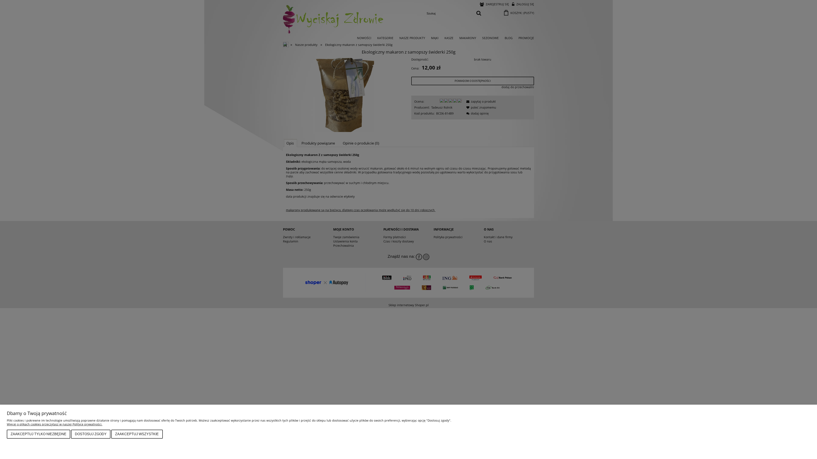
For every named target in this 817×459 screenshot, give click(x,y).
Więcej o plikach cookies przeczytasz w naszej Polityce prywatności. (54, 424)
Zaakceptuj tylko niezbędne (38, 434)
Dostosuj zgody (91, 434)
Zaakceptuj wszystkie (137, 434)
